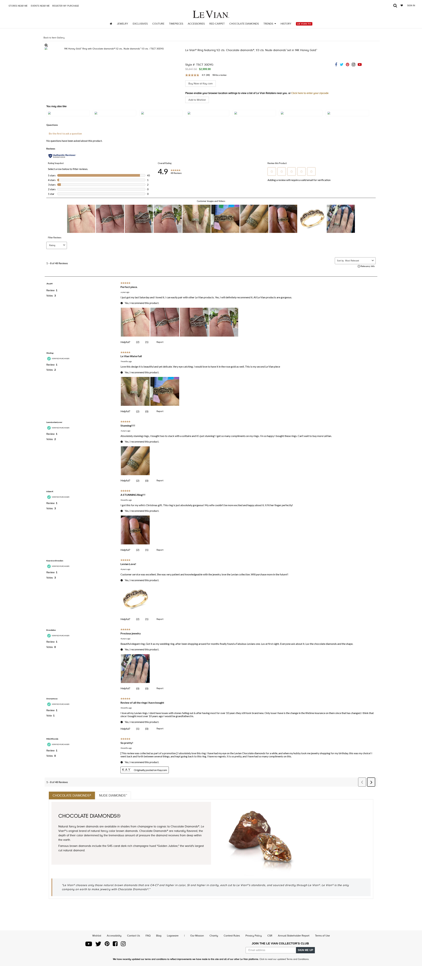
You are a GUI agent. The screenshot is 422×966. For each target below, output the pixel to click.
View (68, 116)
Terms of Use (322, 935)
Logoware (173, 935)
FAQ (148, 935)
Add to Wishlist (197, 99)
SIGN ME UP (305, 950)
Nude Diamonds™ (113, 795)
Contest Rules (232, 935)
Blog (158, 935)
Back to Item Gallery (54, 37)
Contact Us (133, 935)
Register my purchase (66, 6)
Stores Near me (18, 6)
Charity (214, 935)
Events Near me (40, 6)
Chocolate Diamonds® (72, 795)
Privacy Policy (253, 935)
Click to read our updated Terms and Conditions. (284, 959)
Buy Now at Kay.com (200, 83)
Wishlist (96, 935)
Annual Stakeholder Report (293, 935)
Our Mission (197, 935)
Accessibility (114, 935)
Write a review (219, 75)
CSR (269, 935)
